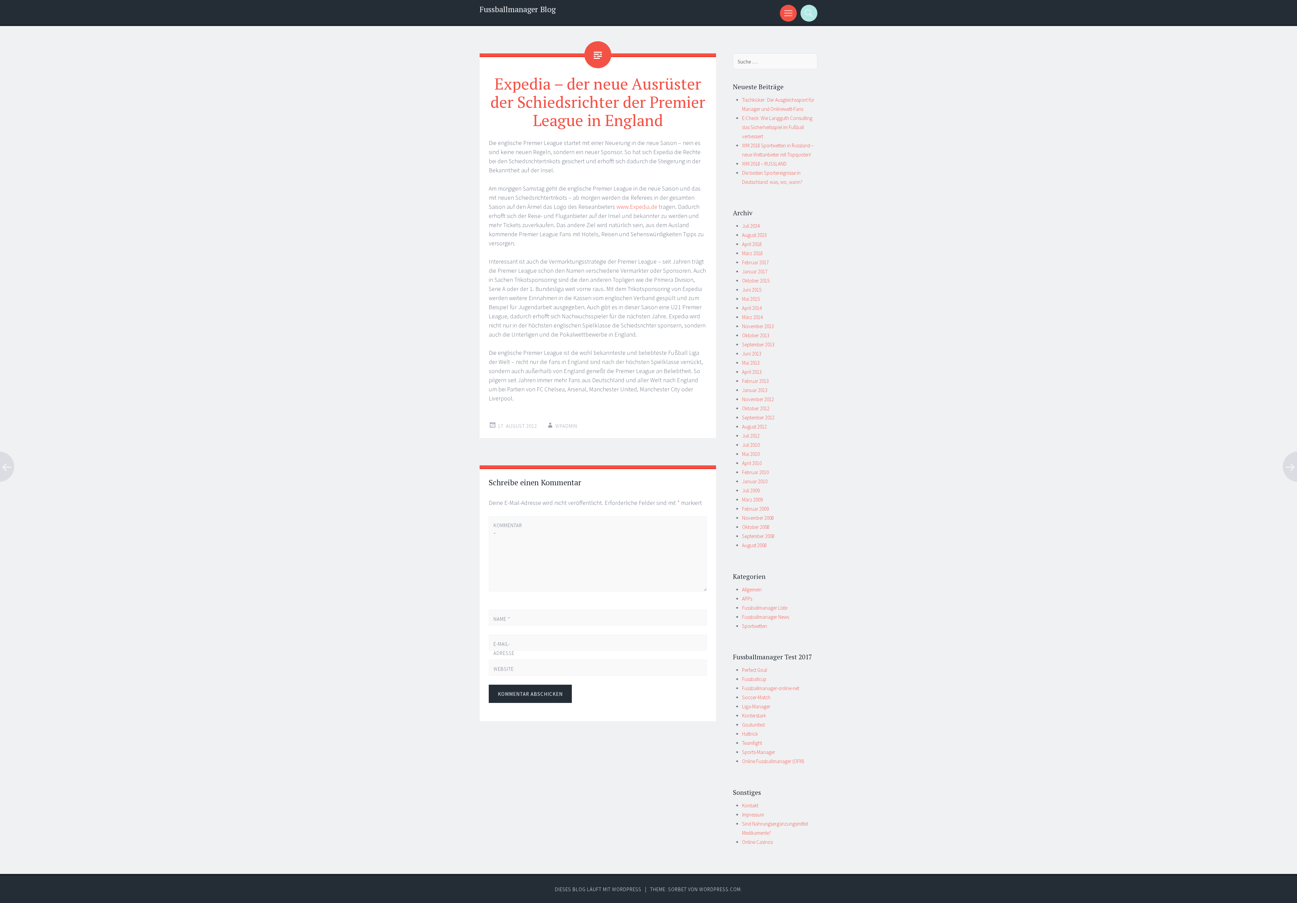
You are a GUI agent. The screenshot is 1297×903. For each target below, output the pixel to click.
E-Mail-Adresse (503, 653)
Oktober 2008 (755, 527)
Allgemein (752, 589)
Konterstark (754, 715)
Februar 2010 (755, 472)
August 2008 (754, 545)
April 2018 (752, 244)
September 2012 (758, 417)
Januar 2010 (754, 481)
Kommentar (504, 530)
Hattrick (750, 734)
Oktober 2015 (755, 280)
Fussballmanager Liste (764, 608)
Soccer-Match (756, 697)
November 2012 (758, 399)
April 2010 (752, 463)
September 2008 (758, 536)
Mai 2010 (751, 454)
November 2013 (758, 326)
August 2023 (754, 235)
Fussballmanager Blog (518, 9)
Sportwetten (754, 626)
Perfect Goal (754, 670)
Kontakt (750, 805)
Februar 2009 (755, 509)
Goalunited (753, 725)
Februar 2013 (755, 381)
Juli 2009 (751, 490)
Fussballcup (754, 679)
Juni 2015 (751, 290)
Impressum (753, 814)
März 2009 (752, 499)
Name (501, 619)
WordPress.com (720, 889)
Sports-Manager (758, 752)
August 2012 (754, 426)
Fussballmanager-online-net (770, 688)
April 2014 (752, 308)
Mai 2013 (751, 363)
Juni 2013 (751, 353)
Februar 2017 (755, 262)
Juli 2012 (751, 436)
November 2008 (758, 518)
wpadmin (566, 426)
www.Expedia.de (636, 207)
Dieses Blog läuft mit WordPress (598, 889)
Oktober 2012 (755, 408)
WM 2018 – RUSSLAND (764, 164)
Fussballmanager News (765, 617)
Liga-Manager (756, 706)
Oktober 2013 (755, 335)
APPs (747, 598)
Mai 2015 (751, 299)
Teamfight (752, 743)
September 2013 (758, 344)
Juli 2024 (751, 226)
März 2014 (752, 317)
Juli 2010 (751, 445)
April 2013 (752, 372)
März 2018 (752, 253)
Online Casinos (757, 842)
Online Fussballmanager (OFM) (773, 761)
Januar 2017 (754, 271)
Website (503, 669)
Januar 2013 (754, 390)
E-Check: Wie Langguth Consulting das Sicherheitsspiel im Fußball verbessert (777, 127)
